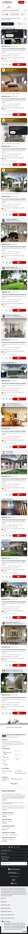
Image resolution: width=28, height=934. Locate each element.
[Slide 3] (13, 90)
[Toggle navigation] (26, 2)
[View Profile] (14, 28)
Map (21, 24)
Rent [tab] (9, 6)
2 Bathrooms (5, 839)
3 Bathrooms (11, 839)
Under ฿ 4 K (4, 814)
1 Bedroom (8, 828)
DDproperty (4, 901)
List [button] (8, 24)
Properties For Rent (5, 908)
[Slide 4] (14, 90)
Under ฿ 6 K (10, 814)
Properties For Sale (5, 905)
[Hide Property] (22, 74)
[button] (5, 746)
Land (5, 798)
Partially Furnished (14, 834)
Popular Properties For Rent (7, 918)
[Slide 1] (10, 42)
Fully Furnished (5, 834)
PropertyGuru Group (6, 850)
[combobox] (13, 10)
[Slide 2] (11, 42)
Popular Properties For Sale (7, 915)
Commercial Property (20, 797)
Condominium (17, 796)
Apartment (12, 797)
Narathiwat (10, 821)
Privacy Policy (20, 926)
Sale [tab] (3, 6)
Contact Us (3, 853)
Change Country (5, 857)
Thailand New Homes (6, 911)
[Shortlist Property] (25, 32)
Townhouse (7, 797)
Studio (3, 828)
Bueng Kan (4, 821)
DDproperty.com (4, 888)
